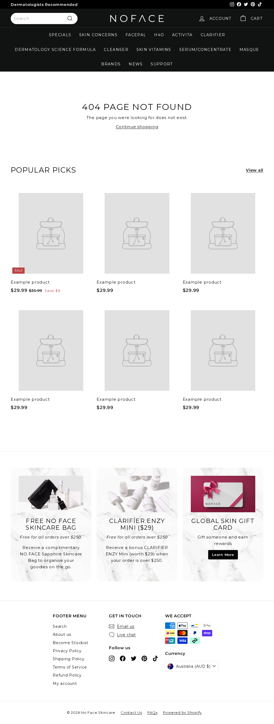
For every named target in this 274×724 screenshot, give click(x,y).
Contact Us (131, 712)
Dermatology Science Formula (55, 49)
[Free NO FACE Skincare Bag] (51, 494)
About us (62, 634)
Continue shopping (137, 126)
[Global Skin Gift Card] (223, 494)
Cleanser (116, 49)
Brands (111, 64)
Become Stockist (70, 642)
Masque (249, 49)
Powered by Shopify (182, 712)
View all (254, 170)
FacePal (135, 34)
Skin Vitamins (153, 49)
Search (60, 626)
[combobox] (44, 18)
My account (65, 683)
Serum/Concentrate (205, 49)
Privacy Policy (67, 650)
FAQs (152, 712)
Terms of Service (70, 667)
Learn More (223, 554)
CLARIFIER (213, 34)
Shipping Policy (68, 658)
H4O (159, 34)
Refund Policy (67, 675)
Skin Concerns (98, 34)
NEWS (136, 64)
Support (162, 64)
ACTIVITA (182, 34)
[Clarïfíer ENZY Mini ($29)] (137, 494)
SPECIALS (60, 34)
